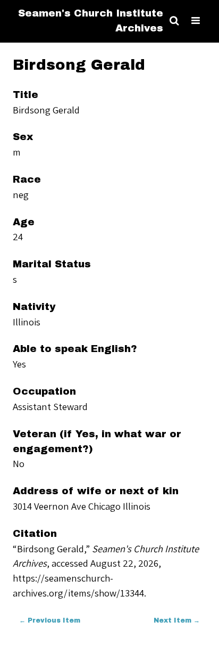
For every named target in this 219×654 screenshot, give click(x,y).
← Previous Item (49, 620)
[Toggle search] (174, 21)
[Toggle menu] (195, 21)
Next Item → (177, 620)
